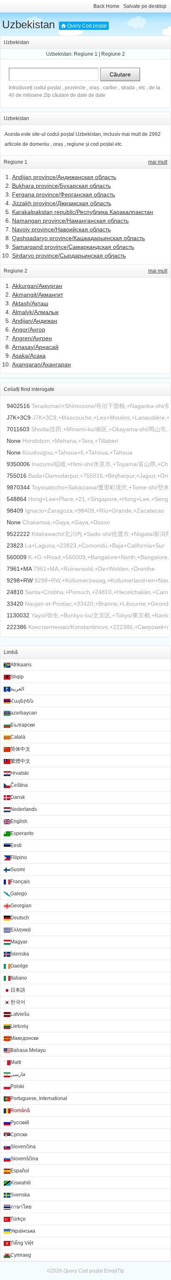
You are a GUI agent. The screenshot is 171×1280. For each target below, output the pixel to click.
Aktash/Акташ (30, 303)
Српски (18, 1135)
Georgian (21, 906)
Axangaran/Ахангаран (41, 364)
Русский (19, 1122)
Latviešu (19, 1014)
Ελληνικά (20, 930)
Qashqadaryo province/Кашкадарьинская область (78, 238)
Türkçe (18, 1219)
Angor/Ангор (28, 329)
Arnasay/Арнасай (35, 347)
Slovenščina (24, 1159)
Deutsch (19, 918)
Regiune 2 (113, 54)
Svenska (20, 1195)
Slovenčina (23, 1147)
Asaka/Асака (29, 355)
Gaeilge (19, 966)
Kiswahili (20, 1183)
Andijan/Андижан (34, 320)
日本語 (17, 990)
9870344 (18, 487)
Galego (18, 894)
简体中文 (20, 749)
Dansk (17, 797)
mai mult (157, 162)
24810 (15, 592)
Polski (17, 1086)
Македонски (24, 1038)
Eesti (16, 845)
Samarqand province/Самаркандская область (73, 246)
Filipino (18, 857)
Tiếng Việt (21, 1243)
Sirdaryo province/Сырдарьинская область (69, 255)
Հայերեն (22, 701)
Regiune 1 (86, 54)
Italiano (18, 978)
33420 (15, 603)
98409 (15, 510)
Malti (15, 1062)
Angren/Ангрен (32, 338)
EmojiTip (114, 1271)
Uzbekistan (28, 24)
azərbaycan (23, 713)
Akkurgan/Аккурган (37, 286)
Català (17, 737)
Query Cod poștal (87, 26)
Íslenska (19, 954)
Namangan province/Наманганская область (70, 220)
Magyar (18, 942)
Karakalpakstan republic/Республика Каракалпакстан (82, 212)
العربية (17, 689)
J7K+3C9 (19, 417)
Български (22, 725)
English (18, 821)
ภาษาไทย (21, 1207)
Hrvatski (19, 773)
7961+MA (19, 568)
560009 (17, 557)
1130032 (18, 615)
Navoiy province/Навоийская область (61, 229)
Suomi (17, 869)
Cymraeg (20, 1255)
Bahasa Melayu (28, 1050)
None (14, 440)
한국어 (17, 1002)
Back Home (106, 6)
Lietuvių (19, 1026)
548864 (17, 499)
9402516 (18, 406)
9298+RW (20, 580)
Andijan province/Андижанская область (64, 177)
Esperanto (22, 833)
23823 (15, 545)
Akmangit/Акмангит (37, 294)
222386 (17, 627)
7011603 (18, 429)
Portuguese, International (38, 1098)
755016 (17, 475)
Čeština (19, 785)
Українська (22, 1231)
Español (19, 1171)
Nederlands (23, 809)
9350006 (18, 464)
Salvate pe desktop (144, 6)
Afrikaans (21, 665)
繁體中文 (20, 761)
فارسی (17, 1074)
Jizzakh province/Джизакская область (61, 203)
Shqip (17, 677)
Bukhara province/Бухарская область (61, 185)
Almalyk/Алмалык (35, 312)
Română (20, 1110)
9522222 (18, 534)
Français (20, 881)
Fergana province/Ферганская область (63, 194)
